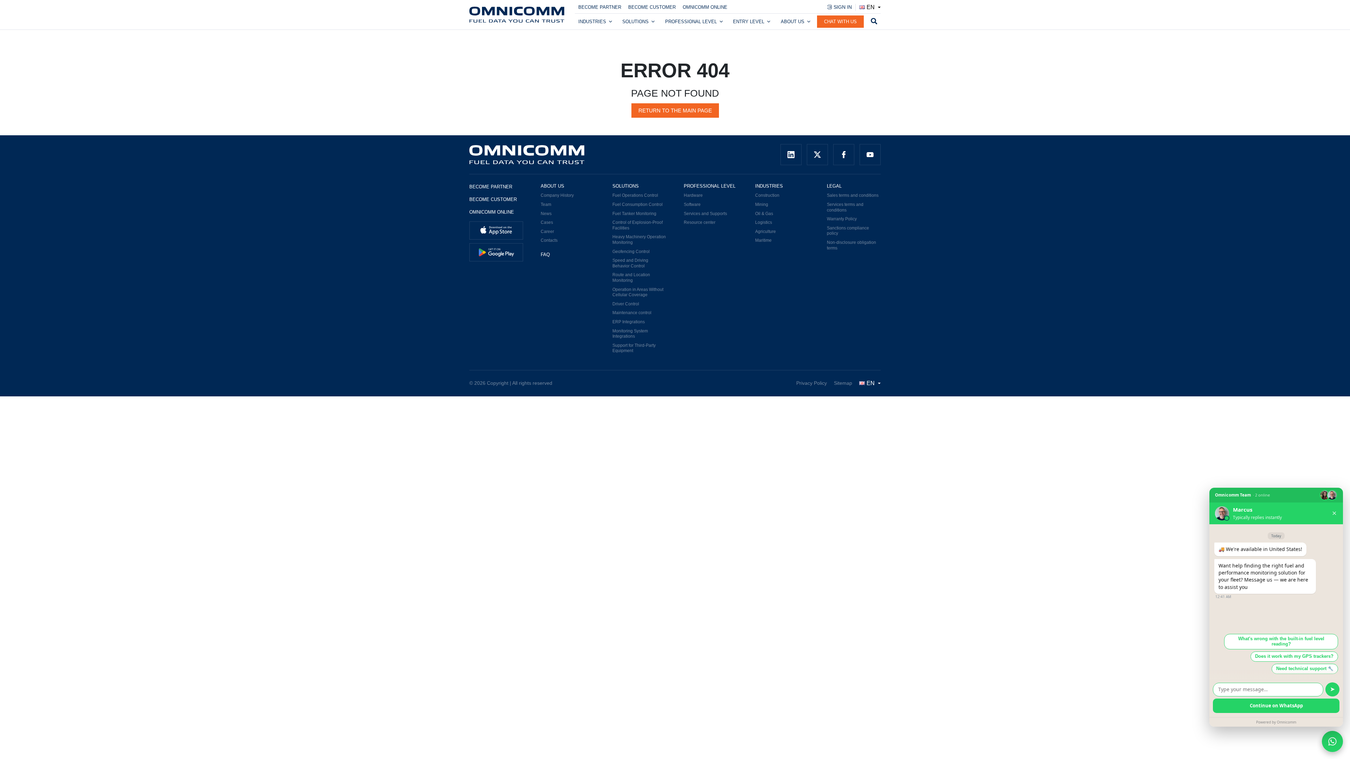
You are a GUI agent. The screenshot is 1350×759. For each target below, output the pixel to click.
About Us (792, 21)
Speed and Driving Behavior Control (630, 263)
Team (546, 204)
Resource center (699, 222)
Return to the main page (675, 110)
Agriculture (765, 231)
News (546, 213)
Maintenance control (631, 312)
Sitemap (843, 383)
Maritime (763, 240)
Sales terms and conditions (853, 195)
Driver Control (625, 303)
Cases (547, 222)
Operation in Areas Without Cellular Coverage (637, 292)
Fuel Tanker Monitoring (634, 213)
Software (692, 204)
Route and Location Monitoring (631, 277)
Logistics (763, 222)
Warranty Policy (842, 218)
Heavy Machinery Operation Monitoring (639, 239)
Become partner (599, 7)
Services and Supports (705, 213)
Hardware (693, 195)
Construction (767, 195)
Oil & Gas (764, 213)
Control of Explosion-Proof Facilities (637, 225)
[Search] (874, 22)
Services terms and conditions (845, 207)
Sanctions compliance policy (848, 231)
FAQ (545, 254)
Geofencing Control (631, 251)
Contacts (549, 240)
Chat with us (840, 21)
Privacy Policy (811, 383)
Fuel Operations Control (635, 195)
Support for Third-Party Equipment (634, 348)
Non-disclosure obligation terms (851, 245)
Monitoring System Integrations (630, 334)
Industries (592, 21)
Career (547, 231)
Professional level (691, 21)
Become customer (652, 7)
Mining (761, 204)
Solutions (635, 21)
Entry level (748, 21)
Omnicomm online (705, 7)
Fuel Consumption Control (637, 204)
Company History (557, 195)
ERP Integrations (628, 321)
